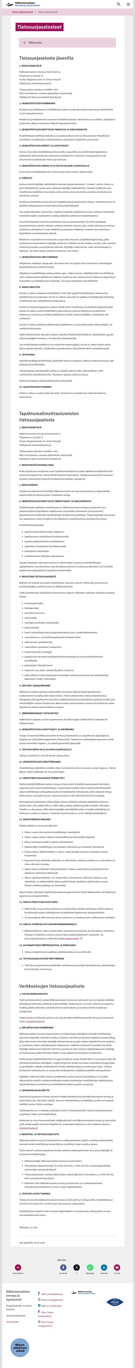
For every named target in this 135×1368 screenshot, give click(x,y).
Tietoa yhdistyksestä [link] (22, 11)
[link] (57, 4)
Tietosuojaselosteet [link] (48, 11)
